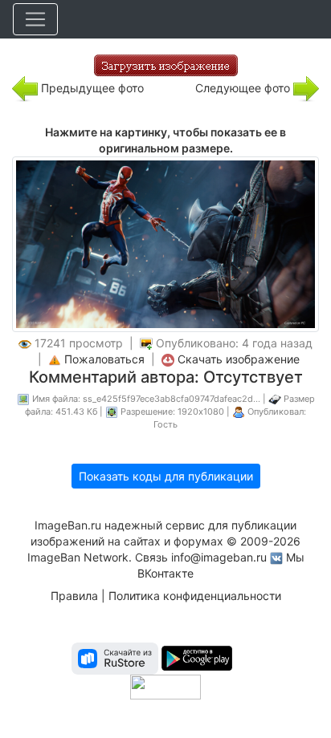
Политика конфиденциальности (194, 595)
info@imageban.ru (219, 557)
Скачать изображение (239, 359)
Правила (74, 595)
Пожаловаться (104, 359)
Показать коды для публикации (166, 476)
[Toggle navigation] (35, 19)
